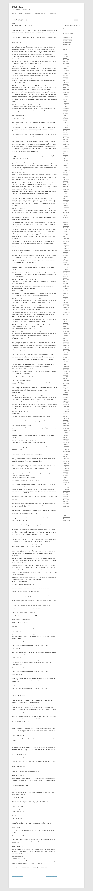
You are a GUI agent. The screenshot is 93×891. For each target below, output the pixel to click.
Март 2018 (65, 139)
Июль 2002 (65, 453)
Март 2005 (65, 402)
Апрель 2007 (66, 359)
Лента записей (66, 517)
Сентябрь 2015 (66, 191)
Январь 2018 (66, 143)
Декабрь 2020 (66, 89)
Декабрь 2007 (66, 345)
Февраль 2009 (66, 324)
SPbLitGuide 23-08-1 (67, 44)
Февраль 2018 (66, 141)
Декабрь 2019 (66, 103)
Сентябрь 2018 (66, 129)
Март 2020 (65, 98)
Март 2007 (65, 361)
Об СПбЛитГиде (28, 13)
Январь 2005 (66, 406)
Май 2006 (65, 378)
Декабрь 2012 (66, 245)
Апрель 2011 (66, 279)
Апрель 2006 (66, 380)
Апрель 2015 (66, 200)
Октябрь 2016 (66, 169)
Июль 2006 (65, 375)
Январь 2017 (66, 163)
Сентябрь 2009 (66, 312)
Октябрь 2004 (66, 411)
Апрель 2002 (66, 458)
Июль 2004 (65, 413)
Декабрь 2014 (66, 207)
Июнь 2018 (65, 134)
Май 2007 (65, 357)
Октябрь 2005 (66, 390)
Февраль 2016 (66, 182)
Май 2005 (65, 399)
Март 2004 (65, 420)
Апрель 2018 (66, 137)
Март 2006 (65, 382)
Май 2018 (65, 136)
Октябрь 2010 (66, 290)
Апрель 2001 (66, 479)
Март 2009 (65, 323)
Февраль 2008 (66, 342)
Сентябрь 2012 (66, 250)
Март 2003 (65, 440)
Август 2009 (65, 314)
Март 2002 (65, 460)
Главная (14, 13)
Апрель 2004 (66, 418)
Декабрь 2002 (66, 446)
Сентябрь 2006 (66, 371)
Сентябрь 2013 (66, 229)
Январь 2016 (66, 184)
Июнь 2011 (65, 276)
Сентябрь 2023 (66, 54)
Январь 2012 (66, 264)
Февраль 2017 (66, 162)
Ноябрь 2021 (66, 70)
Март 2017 (65, 160)
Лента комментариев (68, 518)
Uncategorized (44, 867)
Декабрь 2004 (66, 408)
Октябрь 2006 (66, 369)
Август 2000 (65, 492)
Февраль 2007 (66, 363)
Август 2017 (65, 151)
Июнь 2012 (65, 255)
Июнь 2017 (65, 155)
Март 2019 (65, 118)
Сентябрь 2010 (66, 292)
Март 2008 (65, 340)
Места (20, 13)
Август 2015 (65, 193)
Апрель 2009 (66, 321)
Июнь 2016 (65, 175)
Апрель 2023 (66, 59)
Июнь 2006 (65, 376)
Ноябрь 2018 (66, 125)
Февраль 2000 (66, 503)
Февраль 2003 (66, 442)
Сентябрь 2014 (66, 212)
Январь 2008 (66, 343)
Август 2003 (65, 432)
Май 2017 (65, 156)
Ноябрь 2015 (66, 188)
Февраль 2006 (66, 383)
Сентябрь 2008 (66, 333)
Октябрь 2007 (66, 349)
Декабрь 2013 (66, 224)
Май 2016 (65, 177)
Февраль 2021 (66, 85)
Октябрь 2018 (66, 127)
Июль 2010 (65, 295)
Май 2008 (65, 337)
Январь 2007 (66, 364)
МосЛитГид (53, 13)
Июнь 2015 (65, 196)
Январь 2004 (66, 423)
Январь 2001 (66, 484)
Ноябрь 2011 (66, 267)
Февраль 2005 (66, 404)
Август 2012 (65, 252)
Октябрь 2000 (66, 489)
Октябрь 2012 (66, 248)
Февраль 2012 (66, 262)
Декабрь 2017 (66, 144)
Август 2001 (65, 472)
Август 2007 (65, 352)
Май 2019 (65, 115)
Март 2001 (65, 480)
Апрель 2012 (66, 259)
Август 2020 (65, 96)
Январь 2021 (66, 87)
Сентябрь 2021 (66, 73)
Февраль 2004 (66, 421)
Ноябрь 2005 (66, 388)
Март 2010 (65, 302)
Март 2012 (65, 260)
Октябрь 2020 (66, 92)
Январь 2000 (66, 505)
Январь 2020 (66, 101)
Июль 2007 (65, 354)
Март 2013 (65, 240)
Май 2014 (65, 219)
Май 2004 (65, 416)
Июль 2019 (65, 111)
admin (34, 867)
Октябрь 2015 (66, 189)
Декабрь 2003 (66, 425)
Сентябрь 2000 (66, 491)
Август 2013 (65, 231)
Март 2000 (65, 501)
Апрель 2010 (66, 300)
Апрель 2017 (66, 158)
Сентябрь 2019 (66, 108)
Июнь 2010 (65, 297)
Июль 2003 (65, 434)
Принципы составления (41, 13)
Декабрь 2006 (66, 366)
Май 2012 (65, 257)
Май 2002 (65, 456)
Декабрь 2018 (66, 123)
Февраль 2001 (66, 482)
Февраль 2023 (66, 63)
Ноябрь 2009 (66, 309)
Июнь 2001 (65, 475)
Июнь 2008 (65, 335)
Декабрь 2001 (66, 465)
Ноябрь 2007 (66, 347)
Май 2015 (65, 198)
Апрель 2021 (66, 82)
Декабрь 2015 (66, 186)
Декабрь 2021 (66, 68)
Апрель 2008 (66, 338)
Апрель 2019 (66, 117)
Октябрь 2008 (66, 331)
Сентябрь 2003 (66, 430)
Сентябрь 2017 (66, 149)
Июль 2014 (65, 215)
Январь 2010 (66, 305)
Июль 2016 (65, 174)
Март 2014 (65, 222)
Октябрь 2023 (66, 52)
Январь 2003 (66, 444)
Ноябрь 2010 (66, 288)
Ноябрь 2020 (66, 91)
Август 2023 (65, 56)
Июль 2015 (65, 195)
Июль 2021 (65, 77)
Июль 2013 (65, 233)
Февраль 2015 (66, 203)
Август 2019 (65, 110)
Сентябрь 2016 (66, 170)
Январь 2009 (66, 326)
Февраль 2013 (66, 241)
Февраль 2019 (66, 120)
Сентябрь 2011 (66, 271)
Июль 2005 (65, 395)
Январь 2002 (66, 463)
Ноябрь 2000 (66, 487)
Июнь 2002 (65, 454)
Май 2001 (65, 477)
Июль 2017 (65, 153)
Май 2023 (65, 58)
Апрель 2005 (66, 401)
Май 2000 (65, 498)
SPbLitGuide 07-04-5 (17, 876)
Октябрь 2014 (66, 210)
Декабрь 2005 (66, 387)
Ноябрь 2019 (66, 104)
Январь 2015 (66, 205)
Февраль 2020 (66, 99)
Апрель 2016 (66, 179)
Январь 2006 (66, 385)
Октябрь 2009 (66, 311)
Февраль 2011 (66, 283)
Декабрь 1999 (66, 506)
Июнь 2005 (65, 397)
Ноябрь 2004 (66, 409)
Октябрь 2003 (66, 428)
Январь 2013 (66, 243)
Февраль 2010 (66, 304)
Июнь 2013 (65, 234)
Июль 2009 (65, 316)
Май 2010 (65, 298)
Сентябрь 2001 (66, 470)
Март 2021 (65, 84)
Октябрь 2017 (66, 148)
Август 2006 (65, 373)
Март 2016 (65, 181)
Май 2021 (65, 80)
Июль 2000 (65, 494)
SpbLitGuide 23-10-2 (67, 37)
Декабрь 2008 (66, 328)
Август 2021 (65, 75)
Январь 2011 (66, 285)
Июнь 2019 (65, 113)
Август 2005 (65, 394)
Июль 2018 (65, 132)
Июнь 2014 (65, 217)
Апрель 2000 (66, 499)
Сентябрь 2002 (66, 451)
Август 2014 (65, 214)
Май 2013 (65, 236)
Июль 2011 (65, 274)
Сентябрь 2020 (66, 94)
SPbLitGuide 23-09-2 (67, 40)
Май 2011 (65, 278)
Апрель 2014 (66, 220)
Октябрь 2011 (66, 269)
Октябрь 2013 (66, 227)
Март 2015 (65, 201)
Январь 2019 (66, 122)
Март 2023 (65, 61)
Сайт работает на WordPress (18, 885)
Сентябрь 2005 (66, 392)
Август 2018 (65, 130)
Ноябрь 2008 (66, 330)
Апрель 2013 (66, 238)
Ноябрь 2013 (66, 226)
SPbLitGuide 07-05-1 (51, 876)
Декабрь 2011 (66, 266)
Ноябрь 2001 (66, 466)
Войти (64, 515)
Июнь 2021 (65, 78)
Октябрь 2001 (66, 468)
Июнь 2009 (65, 317)
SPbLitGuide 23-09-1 (67, 42)
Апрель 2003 (66, 439)
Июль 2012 (65, 253)
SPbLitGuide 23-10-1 (67, 39)
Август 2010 (65, 293)
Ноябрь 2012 (66, 246)
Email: (64, 28)
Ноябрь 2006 (66, 368)
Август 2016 (65, 172)
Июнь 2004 (65, 414)
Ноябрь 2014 (66, 208)
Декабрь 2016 (66, 165)
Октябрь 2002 (66, 449)
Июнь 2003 (65, 435)
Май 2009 (65, 319)
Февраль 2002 (66, 461)
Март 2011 (65, 281)
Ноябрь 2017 (66, 146)
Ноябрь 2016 (66, 167)
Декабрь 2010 (66, 286)
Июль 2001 (65, 473)
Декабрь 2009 (66, 307)
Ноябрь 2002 (66, 447)
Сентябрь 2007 (66, 350)
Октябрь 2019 (66, 106)
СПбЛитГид (17, 7)
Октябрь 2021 (66, 72)
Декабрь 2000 (66, 485)
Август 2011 (65, 272)
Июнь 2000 (65, 496)
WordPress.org (66, 520)
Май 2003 (65, 437)
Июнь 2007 (65, 356)
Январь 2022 (66, 66)
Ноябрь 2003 (66, 427)
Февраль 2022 (66, 65)
